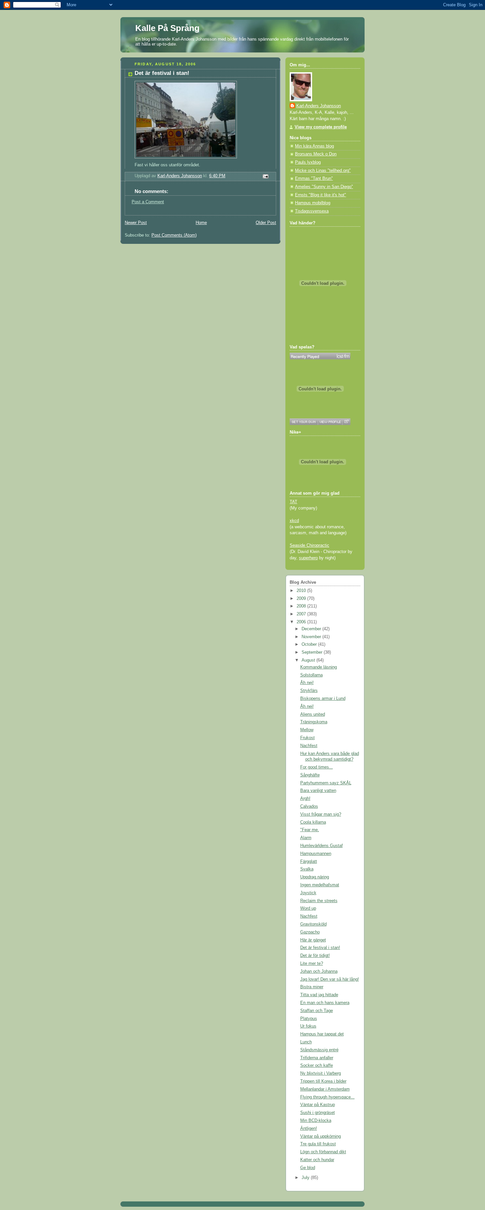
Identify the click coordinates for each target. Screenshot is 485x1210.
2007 (302, 614)
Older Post (266, 222)
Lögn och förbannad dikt (323, 1152)
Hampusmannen (315, 853)
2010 (302, 590)
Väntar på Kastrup (317, 1104)
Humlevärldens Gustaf (321, 845)
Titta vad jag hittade (319, 995)
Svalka (306, 869)
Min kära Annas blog (314, 146)
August (309, 660)
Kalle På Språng (167, 28)
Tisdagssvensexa (312, 211)
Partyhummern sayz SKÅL (325, 783)
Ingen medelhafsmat (319, 885)
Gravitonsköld (313, 924)
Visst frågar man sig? (320, 814)
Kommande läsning (318, 667)
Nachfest (308, 745)
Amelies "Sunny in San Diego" (324, 186)
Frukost (307, 738)
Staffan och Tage (316, 1010)
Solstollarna (311, 675)
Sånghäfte (310, 775)
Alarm (305, 837)
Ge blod (307, 1167)
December (312, 629)
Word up (308, 908)
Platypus (308, 1018)
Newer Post (136, 222)
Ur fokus (308, 1026)
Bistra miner (311, 987)
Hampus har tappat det (322, 1034)
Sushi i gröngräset (317, 1112)
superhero (308, 558)
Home (201, 222)
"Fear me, (309, 830)
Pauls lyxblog (308, 162)
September (313, 652)
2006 (302, 622)
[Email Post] (265, 176)
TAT (293, 502)
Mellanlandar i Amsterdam (325, 1089)
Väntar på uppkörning (320, 1136)
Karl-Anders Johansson (318, 106)
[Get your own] (304, 421)
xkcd (294, 520)
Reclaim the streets (319, 901)
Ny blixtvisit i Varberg (320, 1073)
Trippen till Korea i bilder (323, 1081)
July (306, 1177)
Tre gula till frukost (318, 1144)
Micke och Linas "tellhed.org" (323, 170)
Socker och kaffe (316, 1065)
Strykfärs (309, 690)
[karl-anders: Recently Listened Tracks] (320, 356)
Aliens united (312, 714)
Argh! (305, 798)
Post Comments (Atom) (174, 235)
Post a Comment (148, 202)
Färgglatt (308, 861)
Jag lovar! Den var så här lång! (329, 979)
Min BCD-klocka (315, 1120)
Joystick (308, 893)
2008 (302, 606)
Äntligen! (308, 1128)
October (310, 644)
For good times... (316, 767)
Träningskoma (313, 722)
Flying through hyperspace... (327, 1097)
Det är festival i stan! (320, 947)
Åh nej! (307, 682)
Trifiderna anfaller (316, 1058)
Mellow (306, 730)
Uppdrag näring (314, 877)
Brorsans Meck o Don (316, 154)
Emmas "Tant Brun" (314, 178)
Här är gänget (313, 940)
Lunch (306, 1042)
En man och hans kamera (324, 1002)
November (312, 637)
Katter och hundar (317, 1160)
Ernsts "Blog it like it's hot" (320, 195)
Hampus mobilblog (312, 203)
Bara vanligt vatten (318, 790)
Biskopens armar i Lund (322, 698)
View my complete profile (321, 127)
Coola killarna (313, 822)
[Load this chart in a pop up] (346, 421)
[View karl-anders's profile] (330, 421)
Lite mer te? (311, 963)
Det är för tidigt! (315, 955)
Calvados (309, 806)
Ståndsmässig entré (319, 1050)
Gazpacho (310, 932)
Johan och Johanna (319, 971)
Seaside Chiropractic (309, 545)
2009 (302, 598)
